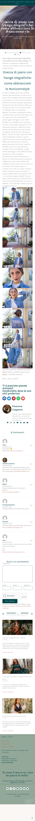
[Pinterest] (21, 422)
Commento (6, 563)
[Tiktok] (14, 422)
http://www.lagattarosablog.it (10, 492)
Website (27, 585)
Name (4, 585)
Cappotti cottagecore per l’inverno (13, 638)
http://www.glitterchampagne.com (12, 527)
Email (15, 585)
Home (2, 36)
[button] (4, 398)
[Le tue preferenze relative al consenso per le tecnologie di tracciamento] (32, 818)
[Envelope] (27, 422)
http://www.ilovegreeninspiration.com (13, 552)
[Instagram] (11, 422)
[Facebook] (8, 422)
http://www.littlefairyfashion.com (20, 471)
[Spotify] (24, 422)
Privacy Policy (6, 741)
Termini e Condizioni (8, 747)
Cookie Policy (6, 744)
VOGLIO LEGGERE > (8, 652)
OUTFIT (18, 54)
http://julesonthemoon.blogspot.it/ (12, 451)
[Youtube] (17, 422)
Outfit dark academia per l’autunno (14, 716)
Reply (31, 445)
